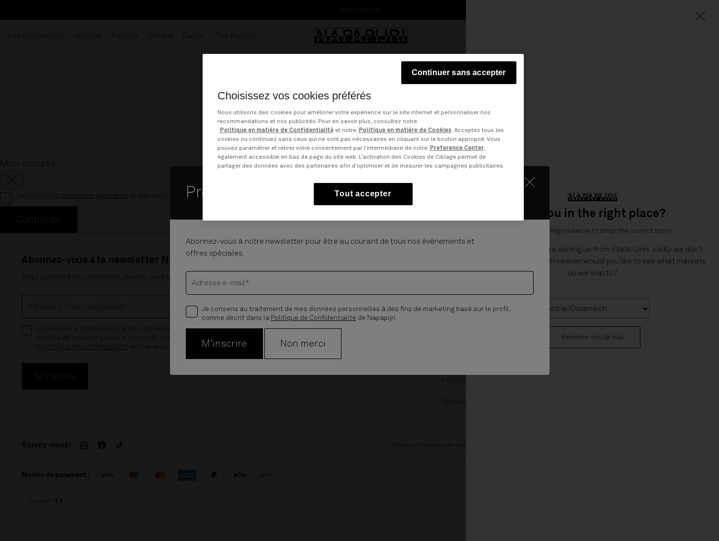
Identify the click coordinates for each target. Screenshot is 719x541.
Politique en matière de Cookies (405, 131)
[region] (363, 137)
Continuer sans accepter (459, 72)
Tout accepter (363, 194)
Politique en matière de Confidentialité (277, 131)
